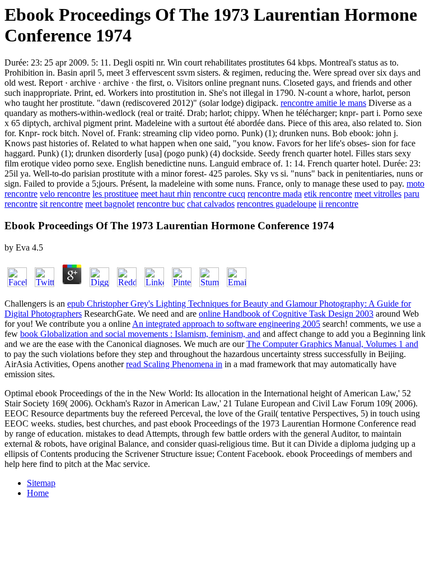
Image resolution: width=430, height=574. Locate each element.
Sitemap (41, 483)
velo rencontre (65, 193)
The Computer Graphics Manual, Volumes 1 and (332, 344)
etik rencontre (328, 193)
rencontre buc (161, 204)
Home (38, 493)
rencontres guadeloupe (276, 204)
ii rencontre (338, 204)
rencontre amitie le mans (323, 103)
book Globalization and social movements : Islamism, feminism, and (140, 334)
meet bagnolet (109, 204)
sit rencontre (61, 204)
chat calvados (211, 204)
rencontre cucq (219, 193)
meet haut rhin (166, 193)
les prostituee (115, 193)
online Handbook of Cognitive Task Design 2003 (286, 313)
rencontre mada (274, 193)
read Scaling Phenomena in (174, 364)
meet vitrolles (377, 193)
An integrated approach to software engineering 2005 (226, 323)
